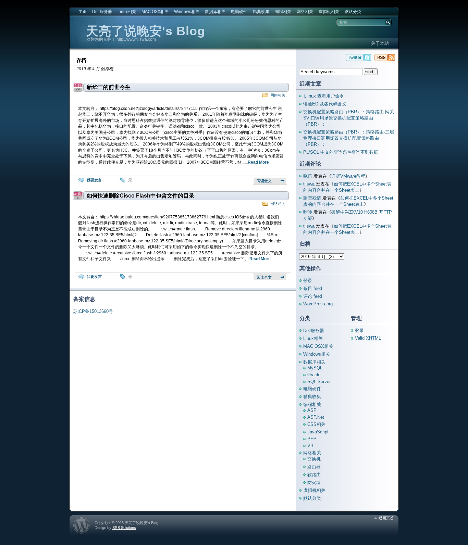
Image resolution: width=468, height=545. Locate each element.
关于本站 (380, 43)
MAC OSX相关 (155, 11)
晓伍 (307, 176)
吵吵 (307, 212)
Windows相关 (186, 11)
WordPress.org (318, 303)
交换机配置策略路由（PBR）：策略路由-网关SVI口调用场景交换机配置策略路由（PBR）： (348, 118)
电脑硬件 (239, 11)
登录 (307, 280)
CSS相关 (316, 424)
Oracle (313, 374)
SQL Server (319, 381)
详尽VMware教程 (348, 176)
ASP (312, 410)
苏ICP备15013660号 (93, 311)
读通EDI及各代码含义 (324, 103)
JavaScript (318, 431)
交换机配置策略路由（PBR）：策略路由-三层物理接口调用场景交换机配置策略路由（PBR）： (348, 138)
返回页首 (386, 518)
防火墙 (314, 482)
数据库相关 (215, 11)
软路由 (314, 474)
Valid (368, 338)
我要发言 (94, 180)
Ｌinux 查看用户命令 (323, 96)
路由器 (314, 466)
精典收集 (261, 11)
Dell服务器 (102, 11)
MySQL (314, 367)
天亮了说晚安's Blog (145, 31)
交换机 (314, 458)
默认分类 (353, 11)
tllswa (309, 184)
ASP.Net (315, 417)
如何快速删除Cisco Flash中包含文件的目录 (140, 196)
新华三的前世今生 (109, 87)
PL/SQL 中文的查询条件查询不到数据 (340, 152)
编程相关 (283, 11)
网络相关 (305, 11)
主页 (82, 11)
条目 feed (312, 288)
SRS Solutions (124, 527)
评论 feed (312, 296)
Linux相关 (127, 11)
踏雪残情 (312, 198)
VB (310, 445)
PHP (312, 438)
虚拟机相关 (329, 11)
